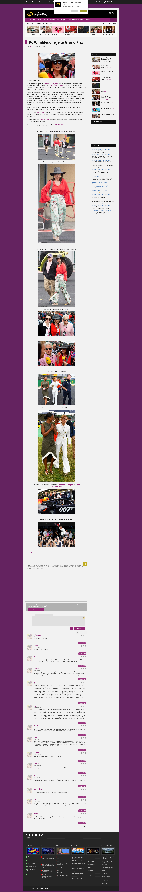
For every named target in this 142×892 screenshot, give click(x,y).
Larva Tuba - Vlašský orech (78, 863)
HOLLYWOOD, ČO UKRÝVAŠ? (106, 78)
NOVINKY (32, 20)
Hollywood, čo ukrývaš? (69, 34)
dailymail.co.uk (36, 553)
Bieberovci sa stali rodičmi (44, 34)
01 (77, 632)
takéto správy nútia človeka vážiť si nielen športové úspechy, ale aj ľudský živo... (102, 213)
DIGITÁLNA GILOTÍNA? (107, 114)
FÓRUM (113, 20)
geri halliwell (67, 566)
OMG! (40, 20)
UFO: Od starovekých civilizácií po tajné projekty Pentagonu (108, 863)
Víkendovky (59, 867)
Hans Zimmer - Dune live (92, 857)
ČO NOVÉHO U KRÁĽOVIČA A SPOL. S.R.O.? (106, 97)
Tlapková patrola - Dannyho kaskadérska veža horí (77, 873)
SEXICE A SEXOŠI (49, 20)
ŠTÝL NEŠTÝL (62, 20)
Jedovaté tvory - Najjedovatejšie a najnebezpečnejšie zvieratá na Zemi (106, 875)
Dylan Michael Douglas (75, 565)
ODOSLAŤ (79, 628)
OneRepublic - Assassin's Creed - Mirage (93, 860)
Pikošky (49, 2)
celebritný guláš (51, 565)
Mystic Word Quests (31, 874)
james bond (80, 566)
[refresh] (81, 632)
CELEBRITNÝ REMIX (106, 108)
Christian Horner (59, 566)
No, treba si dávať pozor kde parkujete (63, 863)
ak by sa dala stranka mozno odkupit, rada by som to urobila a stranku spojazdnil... (103, 207)
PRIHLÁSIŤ (36, 609)
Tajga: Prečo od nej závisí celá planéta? (107, 857)
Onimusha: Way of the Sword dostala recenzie (47, 870)
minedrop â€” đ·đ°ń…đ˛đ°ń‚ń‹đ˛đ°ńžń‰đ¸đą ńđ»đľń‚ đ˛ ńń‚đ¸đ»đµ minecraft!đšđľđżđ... (102, 178)
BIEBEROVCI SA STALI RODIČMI (101, 149)
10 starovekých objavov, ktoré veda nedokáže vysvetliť (107, 869)
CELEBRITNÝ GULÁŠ (76, 20)
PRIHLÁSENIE (110, 2)
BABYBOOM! (104, 84)
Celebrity (58, 565)
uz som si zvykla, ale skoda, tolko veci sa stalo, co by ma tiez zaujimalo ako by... (103, 156)
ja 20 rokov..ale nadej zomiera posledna (102, 161)
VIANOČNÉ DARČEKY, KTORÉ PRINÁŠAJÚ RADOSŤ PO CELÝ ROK (107, 59)
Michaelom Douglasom (59, 85)
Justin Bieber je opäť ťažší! (95, 34)
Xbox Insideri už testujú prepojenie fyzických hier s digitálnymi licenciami (48, 866)
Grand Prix (73, 566)
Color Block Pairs (31, 857)
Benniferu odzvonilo (56, 34)
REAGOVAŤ (81, 643)
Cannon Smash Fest (31, 860)
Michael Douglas (49, 566)
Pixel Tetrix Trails (31, 863)
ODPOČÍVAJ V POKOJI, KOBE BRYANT (102, 211)
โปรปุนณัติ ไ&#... (95, 188)
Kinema (34, 2)
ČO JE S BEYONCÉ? (106, 102)
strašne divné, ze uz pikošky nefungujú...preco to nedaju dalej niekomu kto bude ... (103, 171)
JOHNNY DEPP (49, 23)
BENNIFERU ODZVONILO (108, 71)
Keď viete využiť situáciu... (63, 860)
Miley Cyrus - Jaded (91, 875)
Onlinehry (42, 2)
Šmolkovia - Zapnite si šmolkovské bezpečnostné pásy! (77, 858)
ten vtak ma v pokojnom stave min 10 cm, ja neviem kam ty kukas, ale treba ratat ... (102, 166)
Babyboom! (80, 34)
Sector (28, 2)
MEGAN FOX (40, 23)
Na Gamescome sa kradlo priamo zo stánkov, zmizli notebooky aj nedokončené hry (48, 859)
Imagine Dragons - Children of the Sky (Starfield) (91, 866)
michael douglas (31, 568)
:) (71, 628)
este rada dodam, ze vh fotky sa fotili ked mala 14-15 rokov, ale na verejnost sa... (103, 196)
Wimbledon (40, 568)
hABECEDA (88, 20)
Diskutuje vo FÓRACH (108, 23)
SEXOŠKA (33, 23)
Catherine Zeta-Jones (50, 84)
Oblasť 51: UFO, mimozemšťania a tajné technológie (107, 882)
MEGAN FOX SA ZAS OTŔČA (99, 182)
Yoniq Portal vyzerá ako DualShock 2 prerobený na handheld (48, 876)
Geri (38, 112)
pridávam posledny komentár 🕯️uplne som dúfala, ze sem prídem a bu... (102, 151)
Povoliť (83, 11)
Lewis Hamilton (57, 125)
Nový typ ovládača (61, 857)
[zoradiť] (85, 632)
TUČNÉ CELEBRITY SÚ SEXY (100, 190)
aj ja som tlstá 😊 (96, 192)
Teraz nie (74, 11)
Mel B (43, 112)
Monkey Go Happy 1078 (32, 866)
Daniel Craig (45, 120)
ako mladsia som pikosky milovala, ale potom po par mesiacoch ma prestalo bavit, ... (103, 202)
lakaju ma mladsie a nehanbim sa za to (101, 184)
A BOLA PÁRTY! (96, 164)
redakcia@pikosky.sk (43, 888)
